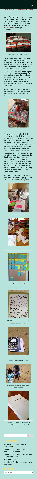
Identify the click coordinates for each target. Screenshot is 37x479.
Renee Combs (9, 28)
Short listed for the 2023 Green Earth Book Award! (18, 463)
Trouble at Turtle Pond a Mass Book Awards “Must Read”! (17, 450)
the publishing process (19, 10)
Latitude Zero (8, 10)
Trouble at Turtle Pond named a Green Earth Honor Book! (18, 455)
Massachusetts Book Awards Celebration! (15, 445)
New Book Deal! (10, 459)
